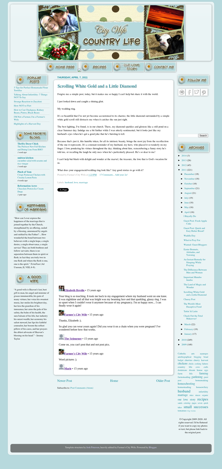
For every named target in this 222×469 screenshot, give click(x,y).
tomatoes (182, 410)
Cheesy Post (189, 299)
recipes (202, 399)
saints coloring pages (187, 403)
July (186, 197)
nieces (197, 395)
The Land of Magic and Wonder (195, 286)
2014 (184, 155)
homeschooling (186, 383)
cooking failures (201, 363)
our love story (186, 399)
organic (205, 395)
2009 (184, 344)
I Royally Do (190, 216)
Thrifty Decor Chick (28, 143)
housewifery (202, 387)
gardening (197, 377)
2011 (184, 169)
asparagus (204, 353)
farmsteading (184, 377)
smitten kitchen (25, 158)
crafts (206, 366)
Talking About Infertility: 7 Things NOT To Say (30, 96)
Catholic (182, 353)
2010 (184, 339)
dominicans (182, 370)
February (189, 329)
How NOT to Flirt (22, 105)
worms (193, 411)
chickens (182, 363)
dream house (196, 370)
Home (114, 380)
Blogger (152, 447)
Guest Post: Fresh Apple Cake (195, 222)
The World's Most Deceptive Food (193, 305)
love (76, 182)
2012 (184, 165)
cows (198, 366)
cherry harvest (201, 360)
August (188, 192)
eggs (206, 370)
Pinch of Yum (24, 172)
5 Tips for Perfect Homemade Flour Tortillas (31, 89)
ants (193, 353)
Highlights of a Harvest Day (27, 123)
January (188, 333)
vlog (188, 411)
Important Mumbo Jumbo (193, 278)
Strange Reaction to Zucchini (28, 101)
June (186, 202)
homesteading (184, 387)
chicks (191, 363)
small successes (196, 406)
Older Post (163, 380)
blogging (197, 356)
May (186, 207)
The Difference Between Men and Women (195, 271)
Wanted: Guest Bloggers (195, 244)
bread (206, 356)
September (189, 188)
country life (185, 366)
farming (203, 373)
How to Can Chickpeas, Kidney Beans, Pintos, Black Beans (29, 111)
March (187, 324)
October (188, 183)
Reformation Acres (27, 186)
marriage (83, 182)
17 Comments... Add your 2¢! (114, 174)
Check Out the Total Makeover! (193, 317)
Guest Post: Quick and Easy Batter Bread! (194, 229)
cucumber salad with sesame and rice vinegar (32, 162)
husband (69, 182)
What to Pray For (192, 240)
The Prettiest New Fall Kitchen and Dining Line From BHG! (32, 148)
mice (191, 395)
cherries (188, 360)
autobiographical (184, 356)
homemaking (201, 380)
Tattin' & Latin (191, 311)
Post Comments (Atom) (81, 387)
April (187, 212)
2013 (184, 160)
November (189, 178)
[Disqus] (113, 237)
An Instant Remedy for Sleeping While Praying (195, 262)
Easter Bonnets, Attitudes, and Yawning (192, 252)
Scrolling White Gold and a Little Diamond (96, 86)
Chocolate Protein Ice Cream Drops (31, 190)
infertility (203, 391)
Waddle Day (189, 235)
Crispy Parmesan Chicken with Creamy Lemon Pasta (31, 176)
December (189, 174)
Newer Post (64, 380)
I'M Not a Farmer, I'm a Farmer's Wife (29, 118)
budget (180, 360)
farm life (185, 373)
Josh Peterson (92, 447)
